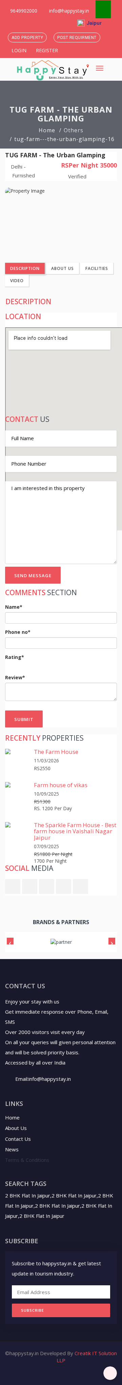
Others (73, 130)
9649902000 (23, 10)
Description (25, 268)
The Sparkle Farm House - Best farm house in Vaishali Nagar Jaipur (75, 831)
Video (17, 281)
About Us (62, 268)
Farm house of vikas (60, 785)
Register (46, 50)
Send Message (33, 575)
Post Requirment (77, 37)
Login (18, 50)
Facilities (96, 268)
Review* (15, 677)
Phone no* (17, 632)
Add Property (27, 37)
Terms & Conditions (27, 1160)
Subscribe (32, 1310)
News (12, 1149)
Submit (24, 719)
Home (47, 130)
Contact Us (18, 1138)
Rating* (14, 657)
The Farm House (56, 752)
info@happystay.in (69, 10)
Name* (13, 607)
